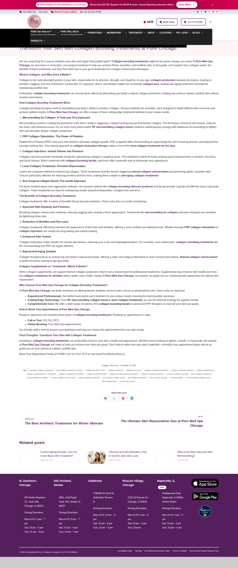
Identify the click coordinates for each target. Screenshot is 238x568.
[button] (73, 33)
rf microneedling (176, 378)
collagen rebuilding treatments (156, 370)
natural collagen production (89, 378)
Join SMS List (29, 12)
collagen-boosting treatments (152, 374)
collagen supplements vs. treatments (41, 374)
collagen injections (115, 370)
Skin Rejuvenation (109, 381)
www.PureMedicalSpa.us (110, 354)
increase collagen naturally (177, 374)
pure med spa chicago (158, 378)
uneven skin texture (128, 381)
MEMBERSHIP (114, 33)
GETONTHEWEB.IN (69, 552)
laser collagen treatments (201, 374)
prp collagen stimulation (137, 378)
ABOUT (151, 33)
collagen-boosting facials (97, 374)
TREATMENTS (136, 33)
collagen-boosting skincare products (123, 374)
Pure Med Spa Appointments (64, 324)
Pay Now (43, 12)
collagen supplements (205, 370)
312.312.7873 (79, 354)
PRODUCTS (36, 41)
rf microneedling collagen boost (198, 378)
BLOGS (196, 33)
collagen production (134, 370)
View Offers (186, 5)
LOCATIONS (165, 33)
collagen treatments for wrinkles (71, 374)
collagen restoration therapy (182, 370)
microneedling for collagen (38, 378)
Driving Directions (33, 512)
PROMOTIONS (95, 33)
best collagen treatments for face (69, 370)
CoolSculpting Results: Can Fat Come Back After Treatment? (58, 454)
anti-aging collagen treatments (41, 370)
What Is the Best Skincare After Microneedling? (195, 454)
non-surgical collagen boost (114, 378)
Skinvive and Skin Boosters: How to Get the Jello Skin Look (128, 454)
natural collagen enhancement (63, 378)
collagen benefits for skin (95, 370)
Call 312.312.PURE (92, 12)
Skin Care (114, 365)
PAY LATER (182, 33)
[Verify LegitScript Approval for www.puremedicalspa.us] (205, 511)
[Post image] (28, 457)
